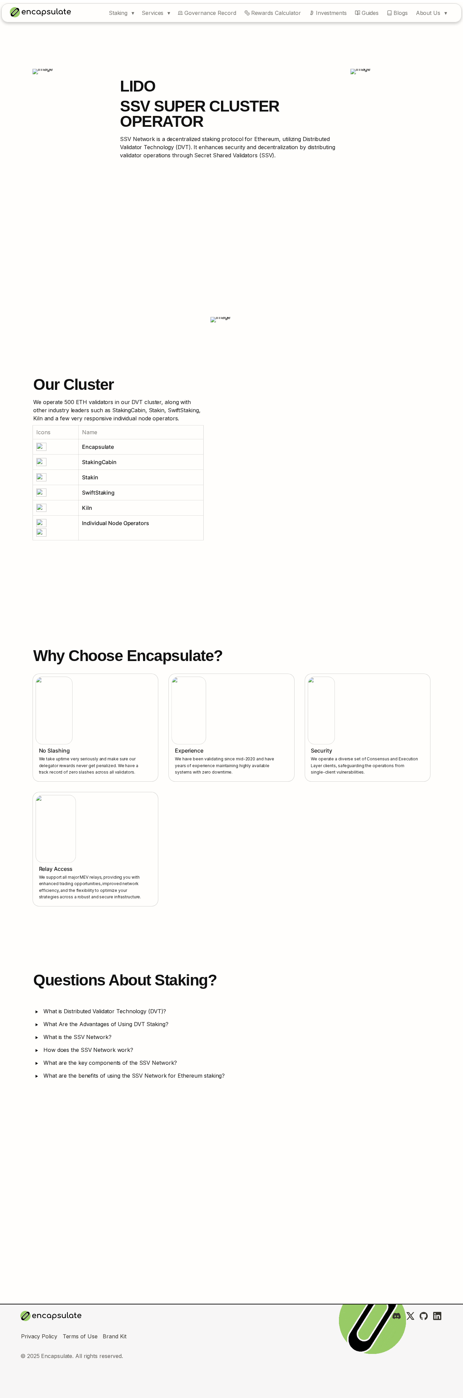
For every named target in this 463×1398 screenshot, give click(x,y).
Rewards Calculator (276, 12)
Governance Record (210, 12)
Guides (370, 12)
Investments (331, 12)
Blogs (401, 12)
